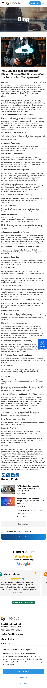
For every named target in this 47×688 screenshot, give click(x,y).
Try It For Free (35, 3)
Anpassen (23, 677)
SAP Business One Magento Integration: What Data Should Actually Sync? (29, 488)
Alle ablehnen (23, 683)
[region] (23, 667)
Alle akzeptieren (23, 671)
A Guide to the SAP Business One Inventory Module (30, 512)
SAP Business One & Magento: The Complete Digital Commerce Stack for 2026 (30, 500)
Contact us (5, 643)
